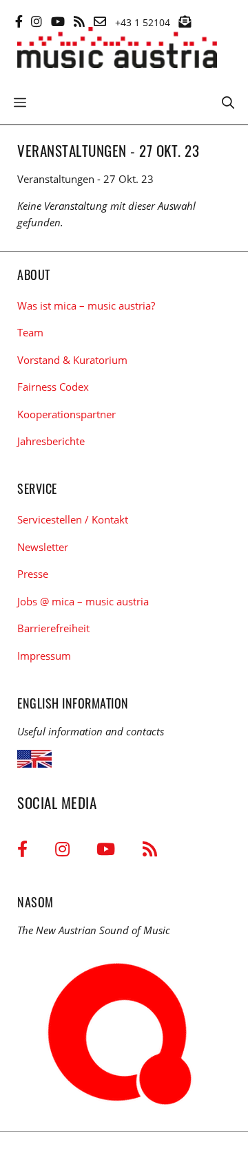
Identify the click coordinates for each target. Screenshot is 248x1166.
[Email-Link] (100, 21)
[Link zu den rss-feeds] (79, 21)
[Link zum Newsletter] (184, 21)
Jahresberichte (51, 441)
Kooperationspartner (66, 414)
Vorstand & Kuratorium (72, 360)
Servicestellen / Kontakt (72, 519)
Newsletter (42, 547)
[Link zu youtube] (58, 21)
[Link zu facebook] (19, 21)
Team (30, 332)
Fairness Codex (53, 386)
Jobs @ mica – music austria (83, 601)
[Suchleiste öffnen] (228, 101)
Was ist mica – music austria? (86, 305)
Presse (32, 574)
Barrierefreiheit (53, 628)
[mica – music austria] (117, 50)
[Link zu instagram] (36, 21)
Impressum (44, 655)
